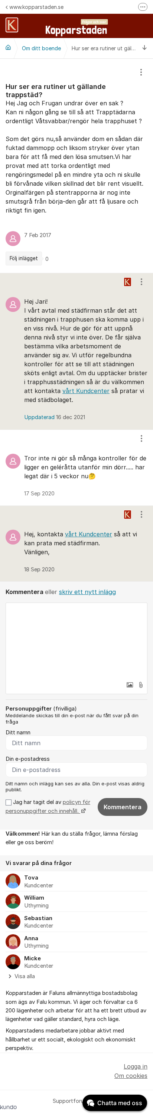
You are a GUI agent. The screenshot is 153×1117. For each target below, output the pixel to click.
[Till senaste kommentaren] (144, 48)
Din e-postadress (28, 759)
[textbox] (76, 640)
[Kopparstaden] (8, 47)
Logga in (135, 1066)
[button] (129, 684)
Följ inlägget (24, 258)
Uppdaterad (54, 417)
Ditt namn (18, 732)
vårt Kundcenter (86, 391)
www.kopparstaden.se (36, 7)
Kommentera (122, 807)
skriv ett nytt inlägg (87, 592)
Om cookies (130, 1075)
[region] (76, 166)
